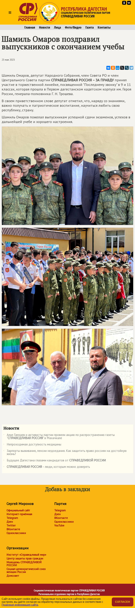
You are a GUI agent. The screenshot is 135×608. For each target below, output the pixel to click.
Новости (44, 27)
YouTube (59, 525)
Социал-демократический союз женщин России (26, 570)
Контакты (104, 27)
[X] (122, 68)
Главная (29, 27)
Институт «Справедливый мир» (26, 554)
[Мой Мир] (118, 68)
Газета (89, 27)
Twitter (11, 525)
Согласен (122, 601)
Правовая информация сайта (20, 604)
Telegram (12, 517)
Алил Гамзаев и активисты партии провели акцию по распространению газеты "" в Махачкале (59, 436)
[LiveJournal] (127, 68)
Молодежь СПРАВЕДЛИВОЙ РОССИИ (24, 564)
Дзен (10, 521)
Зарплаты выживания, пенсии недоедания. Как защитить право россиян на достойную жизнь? (65, 452)
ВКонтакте (13, 529)
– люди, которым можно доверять (46, 467)
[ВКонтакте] (108, 68)
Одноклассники (16, 532)
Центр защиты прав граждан (25, 558)
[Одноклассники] (113, 68)
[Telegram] (131, 68)
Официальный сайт (18, 510)
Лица (57, 27)
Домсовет (13, 575)
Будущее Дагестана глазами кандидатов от (54, 461)
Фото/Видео (73, 27)
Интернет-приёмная (19, 514)
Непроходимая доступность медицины (32, 445)
